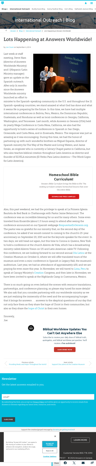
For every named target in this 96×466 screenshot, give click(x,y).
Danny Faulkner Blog (55, 9)
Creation (39, 272)
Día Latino (79, 252)
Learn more (80, 440)
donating (56, 430)
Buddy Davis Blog (38, 9)
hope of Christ (36, 308)
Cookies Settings (49, 456)
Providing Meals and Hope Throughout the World (27, 364)
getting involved (68, 430)
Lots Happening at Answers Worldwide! (57, 31)
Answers (13, 31)
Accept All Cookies (50, 444)
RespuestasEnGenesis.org (73, 225)
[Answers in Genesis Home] (8, 3)
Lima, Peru (80, 268)
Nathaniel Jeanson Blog (84, 9)
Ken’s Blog (69, 9)
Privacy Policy (38, 402)
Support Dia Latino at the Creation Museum (68, 364)
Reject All (49, 451)
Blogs (21, 31)
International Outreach (33, 31)
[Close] (55, 436)
